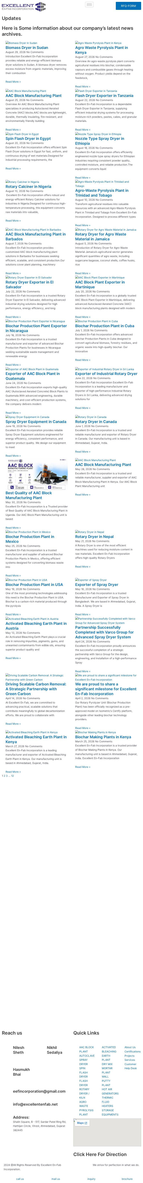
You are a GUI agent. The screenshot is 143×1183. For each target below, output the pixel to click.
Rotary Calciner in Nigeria (28, 186)
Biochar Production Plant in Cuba (104, 326)
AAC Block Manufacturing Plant (34, 95)
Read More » (13, 81)
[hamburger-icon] (89, 4)
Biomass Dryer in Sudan (27, 47)
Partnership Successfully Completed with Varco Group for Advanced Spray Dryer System (104, 632)
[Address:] (8, 1119)
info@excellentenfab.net (35, 1104)
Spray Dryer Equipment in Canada (36, 421)
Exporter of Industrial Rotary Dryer (106, 373)
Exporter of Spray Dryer (96, 584)
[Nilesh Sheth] (8, 1049)
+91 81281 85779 (57, 1056)
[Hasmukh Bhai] (8, 1071)
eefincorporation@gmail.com (39, 1091)
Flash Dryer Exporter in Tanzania (104, 95)
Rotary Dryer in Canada (96, 421)
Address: (21, 1117)
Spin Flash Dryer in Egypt (28, 138)
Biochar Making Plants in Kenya (103, 737)
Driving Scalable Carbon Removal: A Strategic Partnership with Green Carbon (36, 689)
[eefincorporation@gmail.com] (8, 1093)
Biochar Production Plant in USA (34, 584)
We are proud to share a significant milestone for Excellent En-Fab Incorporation (105, 689)
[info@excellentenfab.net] (8, 1106)
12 (12, 775)
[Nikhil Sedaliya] (42, 1049)
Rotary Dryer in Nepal (94, 536)
